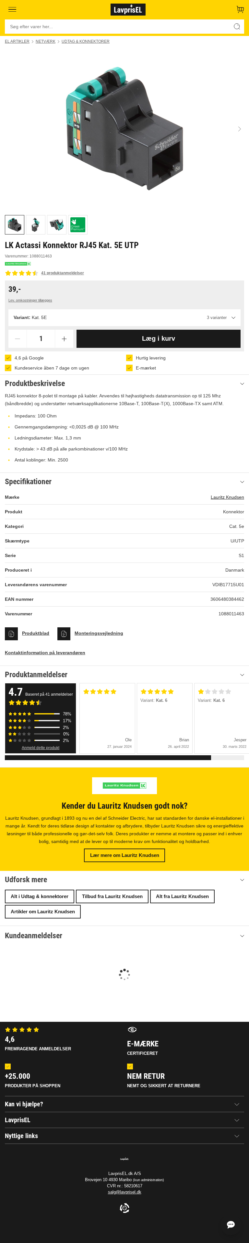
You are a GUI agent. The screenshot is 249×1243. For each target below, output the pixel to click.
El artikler (17, 41)
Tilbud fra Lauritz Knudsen (112, 896)
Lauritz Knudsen (227, 497)
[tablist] (124, 224)
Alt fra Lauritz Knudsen (182, 896)
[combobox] (124, 317)
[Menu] (12, 9)
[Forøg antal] (64, 339)
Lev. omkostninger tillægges (30, 300)
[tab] (14, 224)
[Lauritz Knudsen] (18, 264)
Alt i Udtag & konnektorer (39, 896)
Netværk (45, 41)
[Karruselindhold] (124, 129)
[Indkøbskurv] (240, 9)
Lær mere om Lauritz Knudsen (124, 855)
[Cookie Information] (124, 1208)
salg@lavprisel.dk (124, 1192)
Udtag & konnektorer (86, 41)
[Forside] (128, 9)
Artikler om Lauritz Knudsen (43, 911)
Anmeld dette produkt (40, 748)
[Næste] (239, 129)
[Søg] (237, 26)
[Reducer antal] (17, 339)
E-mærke (143, 1047)
